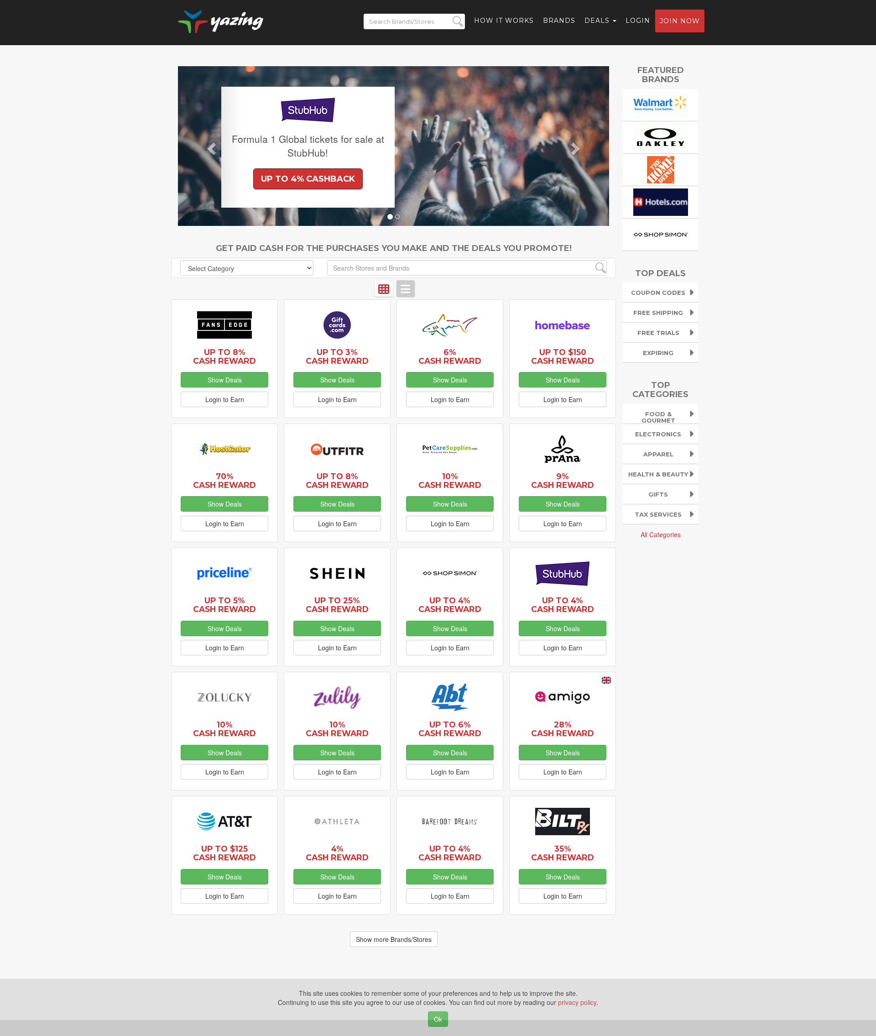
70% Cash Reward (224, 480)
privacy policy (577, 1002)
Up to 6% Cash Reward (449, 729)
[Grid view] (384, 288)
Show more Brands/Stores (394, 939)
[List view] (405, 288)
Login (638, 20)
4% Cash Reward (337, 853)
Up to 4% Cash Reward (449, 605)
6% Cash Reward (449, 356)
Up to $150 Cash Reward (562, 356)
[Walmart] (660, 103)
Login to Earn (224, 399)
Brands (559, 20)
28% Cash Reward (562, 729)
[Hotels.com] (660, 200)
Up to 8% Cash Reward (224, 356)
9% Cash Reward (562, 480)
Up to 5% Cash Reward (224, 605)
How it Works (504, 20)
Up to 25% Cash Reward (337, 605)
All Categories (661, 534)
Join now (680, 21)
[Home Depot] (660, 168)
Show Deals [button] (225, 379)
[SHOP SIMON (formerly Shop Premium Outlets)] (660, 233)
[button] (210, 146)
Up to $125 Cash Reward (224, 853)
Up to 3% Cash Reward (337, 356)
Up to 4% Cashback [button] (308, 179)
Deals (598, 20)
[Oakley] (660, 136)
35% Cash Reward (562, 853)
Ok (438, 1019)
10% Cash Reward (449, 480)
